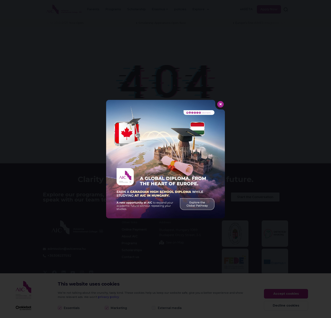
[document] (165, 159)
